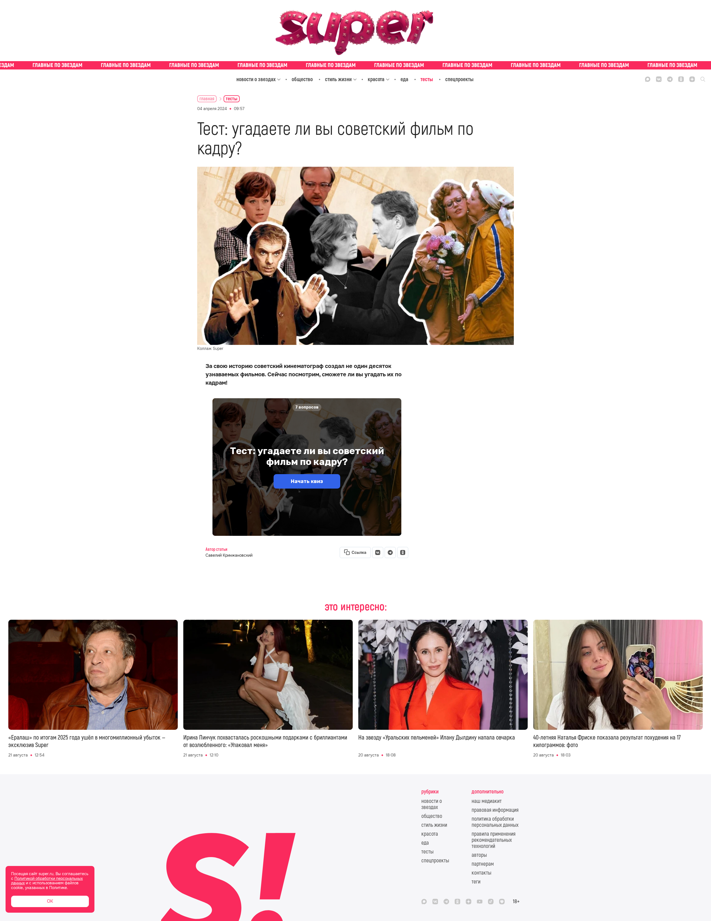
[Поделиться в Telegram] (390, 552)
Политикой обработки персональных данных (47, 881)
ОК (50, 901)
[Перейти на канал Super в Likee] (501, 901)
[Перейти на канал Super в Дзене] (692, 79)
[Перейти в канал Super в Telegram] (669, 79)
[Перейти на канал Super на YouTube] (479, 901)
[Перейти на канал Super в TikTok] (490, 901)
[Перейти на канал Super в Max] (647, 79)
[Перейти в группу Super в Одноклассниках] (681, 79)
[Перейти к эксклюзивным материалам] (355, 65)
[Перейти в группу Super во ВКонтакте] (658, 79)
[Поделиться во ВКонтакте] (377, 552)
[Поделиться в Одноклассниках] (402, 552)
